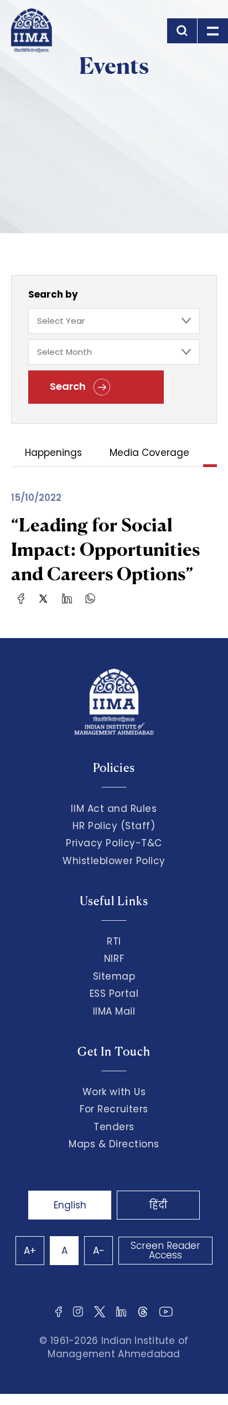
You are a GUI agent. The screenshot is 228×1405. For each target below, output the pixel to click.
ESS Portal (114, 993)
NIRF (114, 958)
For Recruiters (114, 1109)
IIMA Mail (114, 1011)
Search (69, 386)
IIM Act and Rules (114, 808)
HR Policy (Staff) (113, 825)
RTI (114, 941)
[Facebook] (21, 598)
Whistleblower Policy (114, 860)
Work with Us (114, 1091)
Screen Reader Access (165, 1250)
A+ (30, 1250)
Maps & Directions (114, 1144)
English (70, 1205)
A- (99, 1250)
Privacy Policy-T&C (114, 843)
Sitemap (114, 976)
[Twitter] (43, 598)
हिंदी (158, 1205)
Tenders (114, 1126)
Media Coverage (149, 453)
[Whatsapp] (90, 598)
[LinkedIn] (67, 598)
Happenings (53, 453)
